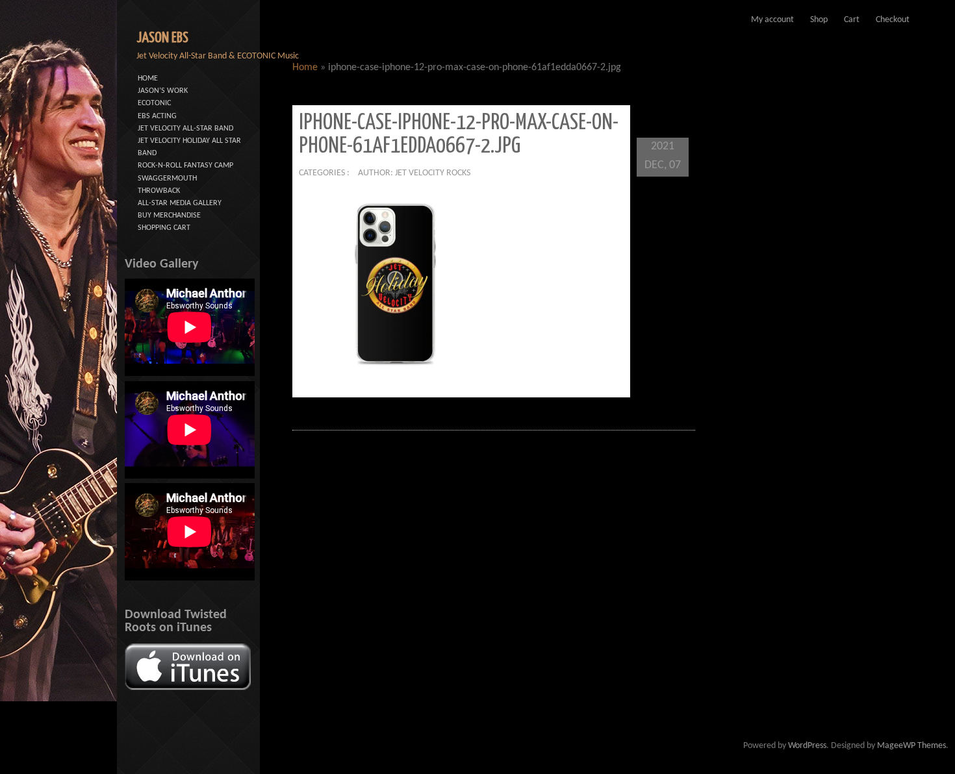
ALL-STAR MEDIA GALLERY (180, 203)
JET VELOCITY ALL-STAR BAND (185, 128)
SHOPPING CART (164, 228)
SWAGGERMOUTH (167, 178)
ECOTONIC (154, 103)
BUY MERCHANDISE (169, 215)
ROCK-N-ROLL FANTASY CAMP (185, 165)
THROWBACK (159, 191)
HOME (148, 78)
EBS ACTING (157, 116)
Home (305, 67)
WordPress (807, 746)
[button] (396, 284)
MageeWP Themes (911, 746)
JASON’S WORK (163, 91)
